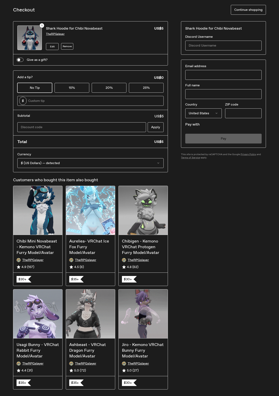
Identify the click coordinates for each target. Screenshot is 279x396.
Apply (155, 127)
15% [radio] (72, 88)
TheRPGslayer (55, 34)
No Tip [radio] (35, 88)
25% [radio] (146, 88)
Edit (52, 46)
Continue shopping (248, 10)
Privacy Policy (248, 154)
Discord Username (199, 37)
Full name (192, 85)
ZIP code (231, 104)
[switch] (20, 60)
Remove (67, 46)
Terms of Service (190, 157)
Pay (223, 138)
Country (191, 104)
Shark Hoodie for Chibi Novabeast (74, 28)
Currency (24, 154)
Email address (195, 66)
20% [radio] (109, 88)
